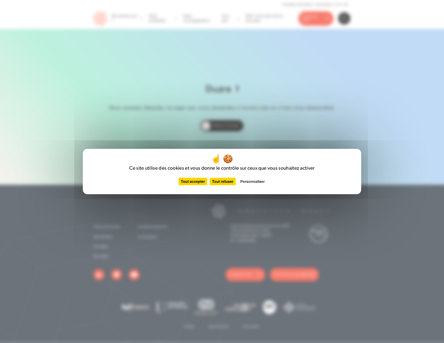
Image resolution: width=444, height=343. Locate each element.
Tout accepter (193, 181)
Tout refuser (222, 181)
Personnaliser (252, 181)
